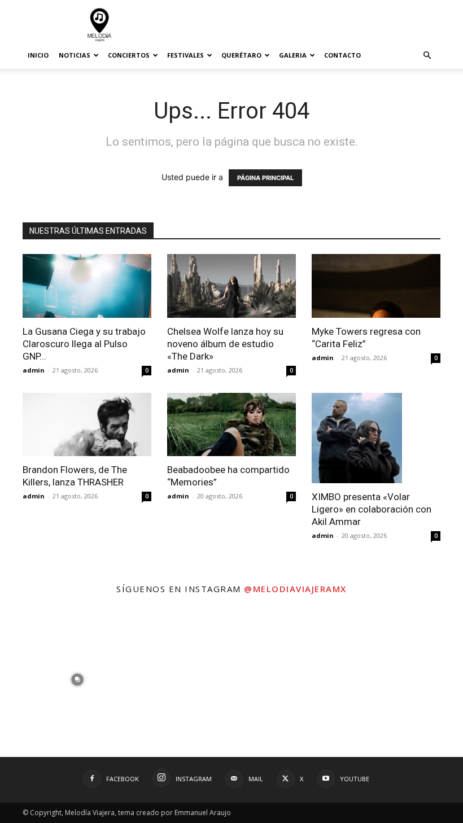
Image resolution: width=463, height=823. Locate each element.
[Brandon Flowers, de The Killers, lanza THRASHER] (87, 425)
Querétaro (241, 55)
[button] (426, 55)
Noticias (74, 55)
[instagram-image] (77, 680)
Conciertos (129, 55)
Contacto (342, 55)
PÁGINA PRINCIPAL (265, 178)
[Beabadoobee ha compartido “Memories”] (231, 425)
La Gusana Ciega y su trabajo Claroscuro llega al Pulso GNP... (84, 344)
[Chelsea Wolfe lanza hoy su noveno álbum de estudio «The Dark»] (231, 286)
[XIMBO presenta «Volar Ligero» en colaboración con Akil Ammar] (376, 438)
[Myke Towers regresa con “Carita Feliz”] (376, 286)
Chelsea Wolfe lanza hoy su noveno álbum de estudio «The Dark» (225, 344)
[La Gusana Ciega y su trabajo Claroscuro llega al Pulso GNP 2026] (87, 286)
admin (34, 370)
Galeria (293, 55)
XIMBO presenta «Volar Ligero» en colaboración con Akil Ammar (371, 509)
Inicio (38, 55)
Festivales (185, 55)
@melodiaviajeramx (295, 588)
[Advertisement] (308, 25)
